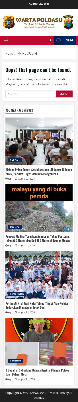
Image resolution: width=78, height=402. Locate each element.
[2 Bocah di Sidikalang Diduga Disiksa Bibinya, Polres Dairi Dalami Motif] (39, 342)
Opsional (15, 226)
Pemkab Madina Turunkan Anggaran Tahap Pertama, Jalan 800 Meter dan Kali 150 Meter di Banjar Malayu (37, 238)
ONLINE (69, 40)
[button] (6, 40)
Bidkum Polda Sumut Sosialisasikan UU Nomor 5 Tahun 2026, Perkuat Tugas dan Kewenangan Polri (38, 172)
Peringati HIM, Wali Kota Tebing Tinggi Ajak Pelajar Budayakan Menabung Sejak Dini (36, 305)
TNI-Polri (15, 160)
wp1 (10, 178)
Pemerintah (17, 293)
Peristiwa (15, 360)
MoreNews (57, 393)
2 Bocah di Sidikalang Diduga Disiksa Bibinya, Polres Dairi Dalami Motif (37, 372)
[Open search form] (50, 40)
